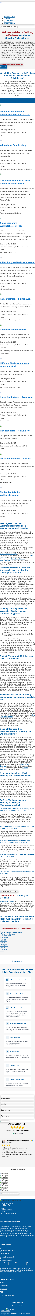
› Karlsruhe (3, 941)
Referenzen (3, 68)
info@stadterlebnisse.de (8, 1213)
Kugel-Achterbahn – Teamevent (16, 397)
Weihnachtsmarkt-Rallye (13, 329)
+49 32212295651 (6, 1210)
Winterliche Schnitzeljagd (13, 145)
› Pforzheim (4, 946)
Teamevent (7, 18)
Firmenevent (8, 20)
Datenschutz (4, 1285)
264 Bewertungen (22, 1130)
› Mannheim (4, 944)
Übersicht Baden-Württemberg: (11, 932)
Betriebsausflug (9, 17)
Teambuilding (8, 22)
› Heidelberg (4, 937)
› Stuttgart (3, 947)
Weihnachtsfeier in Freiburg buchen (11, 64)
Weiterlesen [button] (5, 1157)
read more (3, 138)
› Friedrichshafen (5, 936)
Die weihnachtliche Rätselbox (16, 458)
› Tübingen (3, 949)
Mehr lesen (3, 66)
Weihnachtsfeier (9, 23)
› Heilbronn (3, 939)
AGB (1, 1292)
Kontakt (2, 1282)
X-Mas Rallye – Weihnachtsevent (17, 262)
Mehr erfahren (5, 1311)
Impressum (3, 1289)
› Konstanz (3, 942)
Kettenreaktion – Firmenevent (15, 299)
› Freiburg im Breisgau (7, 934)
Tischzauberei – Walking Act (15, 430)
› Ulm (2, 951)
